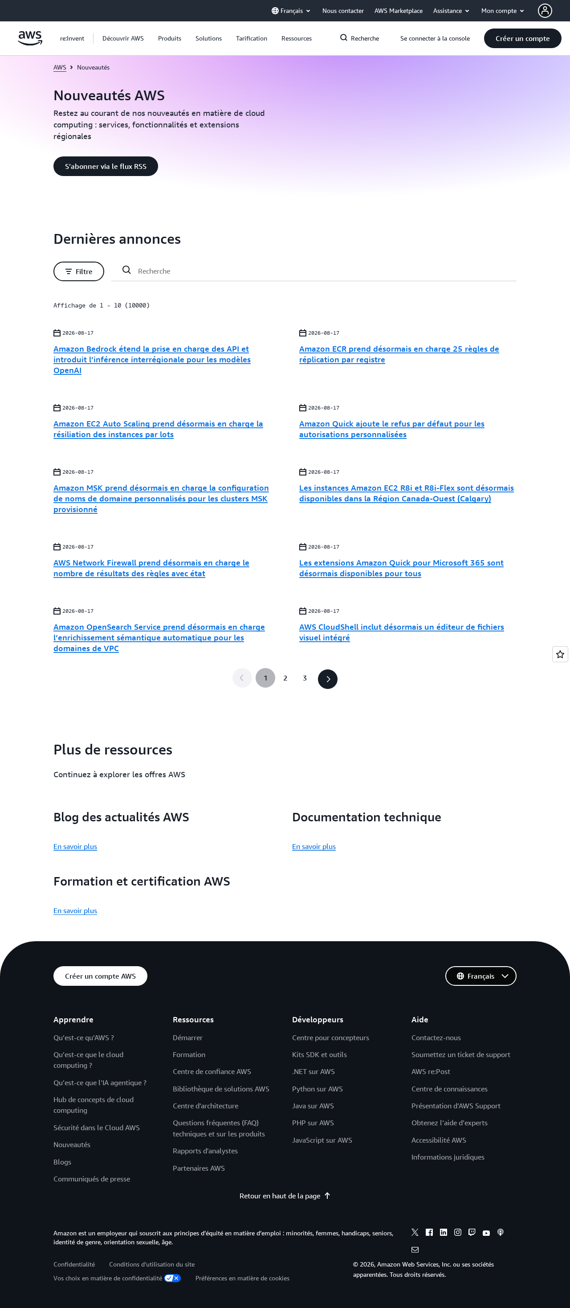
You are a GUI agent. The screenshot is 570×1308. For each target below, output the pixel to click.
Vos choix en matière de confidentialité (107, 1278)
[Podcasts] (500, 1233)
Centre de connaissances (449, 1088)
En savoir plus (75, 846)
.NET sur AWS (313, 1071)
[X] (415, 1233)
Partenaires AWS (199, 1168)
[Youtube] (486, 1233)
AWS (59, 67)
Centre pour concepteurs (330, 1037)
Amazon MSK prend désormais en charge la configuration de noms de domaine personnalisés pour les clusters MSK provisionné (161, 498)
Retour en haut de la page (280, 1195)
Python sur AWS (317, 1088)
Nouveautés (71, 1144)
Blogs (62, 1161)
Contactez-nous (436, 1037)
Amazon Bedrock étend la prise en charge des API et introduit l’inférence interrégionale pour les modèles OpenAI (152, 359)
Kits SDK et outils (319, 1054)
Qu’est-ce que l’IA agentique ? (100, 1082)
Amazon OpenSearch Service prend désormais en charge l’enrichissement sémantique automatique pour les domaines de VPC (159, 637)
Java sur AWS (313, 1105)
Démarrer (188, 1037)
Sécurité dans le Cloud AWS (96, 1127)
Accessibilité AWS (438, 1140)
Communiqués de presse (91, 1178)
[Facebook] (429, 1233)
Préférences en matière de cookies (242, 1278)
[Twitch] (472, 1233)
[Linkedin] (443, 1233)
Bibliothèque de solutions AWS (221, 1088)
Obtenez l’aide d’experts (449, 1122)
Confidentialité (74, 1264)
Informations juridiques (447, 1156)
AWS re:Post (430, 1071)
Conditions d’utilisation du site (152, 1264)
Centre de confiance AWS (212, 1071)
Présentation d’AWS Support (456, 1105)
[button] (123, 38)
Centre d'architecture (205, 1105)
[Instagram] (457, 1233)
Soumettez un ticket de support (460, 1054)
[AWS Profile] (545, 11)
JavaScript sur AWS (322, 1140)
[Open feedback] (560, 654)
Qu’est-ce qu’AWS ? (83, 1037)
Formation (189, 1054)
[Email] (415, 1251)
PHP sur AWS (313, 1122)
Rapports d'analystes (205, 1150)
